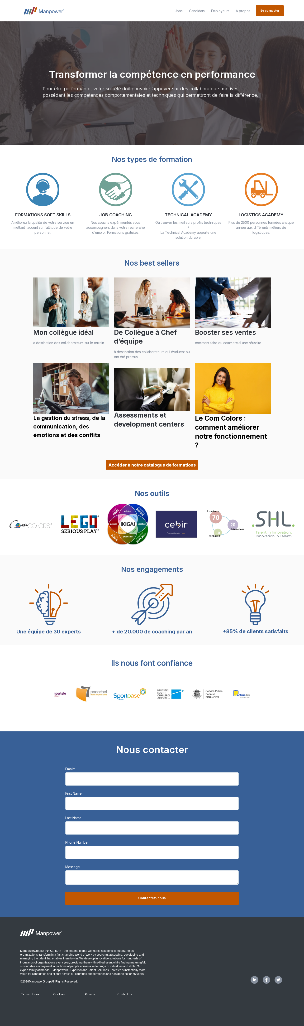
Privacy (90, 994)
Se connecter (269, 10)
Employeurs (220, 11)
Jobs (179, 11)
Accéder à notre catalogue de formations (152, 464)
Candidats (197, 11)
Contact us (124, 994)
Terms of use (30, 994)
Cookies (59, 994)
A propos (243, 11)
